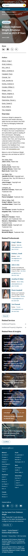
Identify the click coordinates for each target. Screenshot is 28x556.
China (17, 480)
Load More (6, 441)
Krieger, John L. (7, 90)
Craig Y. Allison (16, 242)
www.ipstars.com (14, 149)
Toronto (18, 307)
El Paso (4, 481)
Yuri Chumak (16, 304)
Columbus (4, 459)
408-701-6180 (15, 286)
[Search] (3, 5)
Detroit (3, 462)
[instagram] (16, 505)
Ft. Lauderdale (18, 455)
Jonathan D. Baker (17, 279)
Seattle (17, 470)
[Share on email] (16, 49)
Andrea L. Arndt (17, 253)
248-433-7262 (15, 275)
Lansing (4, 466)
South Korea (19, 485)
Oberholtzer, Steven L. (9, 100)
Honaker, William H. (8, 87)
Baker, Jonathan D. (8, 71)
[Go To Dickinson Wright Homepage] (8, 2)
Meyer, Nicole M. (7, 97)
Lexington (17, 457)
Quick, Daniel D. (7, 103)
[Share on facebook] (7, 49)
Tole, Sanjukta (6, 110)
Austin (18, 256)
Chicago (4, 457)
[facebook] (7, 505)
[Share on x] (12, 49)
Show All (5, 316)
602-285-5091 (15, 300)
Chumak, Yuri (6, 77)
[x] (12, 505)
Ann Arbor (23, 271)
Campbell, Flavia (7, 74)
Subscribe (6, 525)
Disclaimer (4, 536)
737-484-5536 (15, 260)
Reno (3, 488)
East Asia (17, 478)
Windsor (4, 496)
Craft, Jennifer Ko (7, 80)
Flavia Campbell (17, 290)
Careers (4, 530)
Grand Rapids (5, 464)
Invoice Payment (12, 530)
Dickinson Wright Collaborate (10, 532)
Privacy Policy (12, 536)
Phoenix (23, 296)
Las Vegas (4, 484)
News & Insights (10, 12)
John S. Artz (15, 265)
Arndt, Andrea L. (7, 64)
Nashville (19, 245)
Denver (4, 479)
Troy (3, 471)
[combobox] (14, 5)
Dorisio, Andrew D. (8, 84)
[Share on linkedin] (3, 49)
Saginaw (4, 469)
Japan (17, 482)
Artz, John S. (6, 67)
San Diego (17, 467)
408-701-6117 (15, 249)
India (16, 487)
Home (3, 12)
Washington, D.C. (19, 462)
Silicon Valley (20, 281)
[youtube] (20, 505)
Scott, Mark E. (6, 107)
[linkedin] (3, 505)
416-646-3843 (15, 311)
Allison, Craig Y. (7, 61)
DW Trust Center (22, 536)
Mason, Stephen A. (8, 93)
